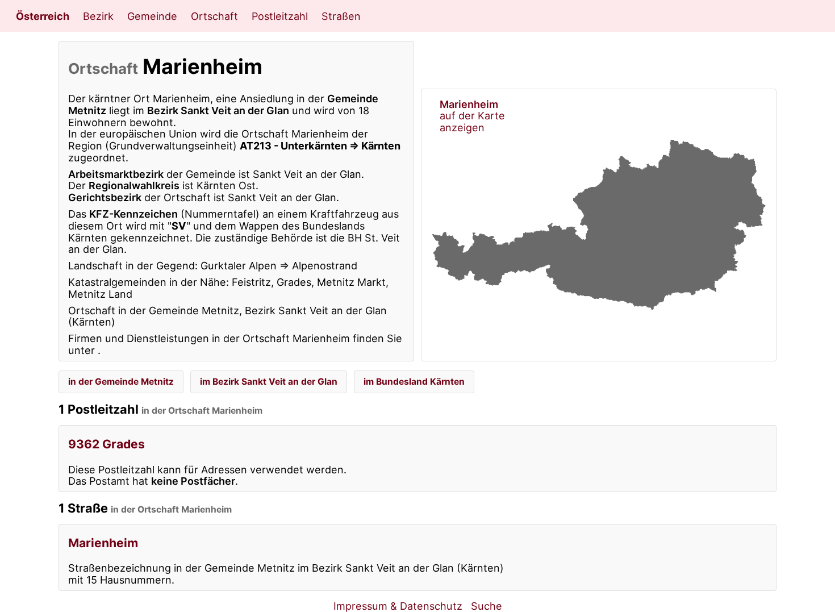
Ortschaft (214, 16)
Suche (486, 605)
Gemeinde (152, 16)
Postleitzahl (280, 16)
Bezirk (98, 16)
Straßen (341, 16)
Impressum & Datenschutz (397, 605)
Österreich (42, 16)
